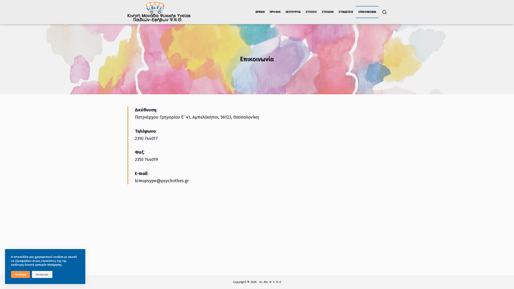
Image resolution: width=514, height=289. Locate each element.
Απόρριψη (42, 274)
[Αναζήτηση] (384, 12)
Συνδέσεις (346, 12)
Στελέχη (327, 12)
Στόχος (311, 12)
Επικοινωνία (367, 12)
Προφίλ (275, 12)
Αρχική (260, 12)
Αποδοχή (20, 274)
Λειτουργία (293, 12)
